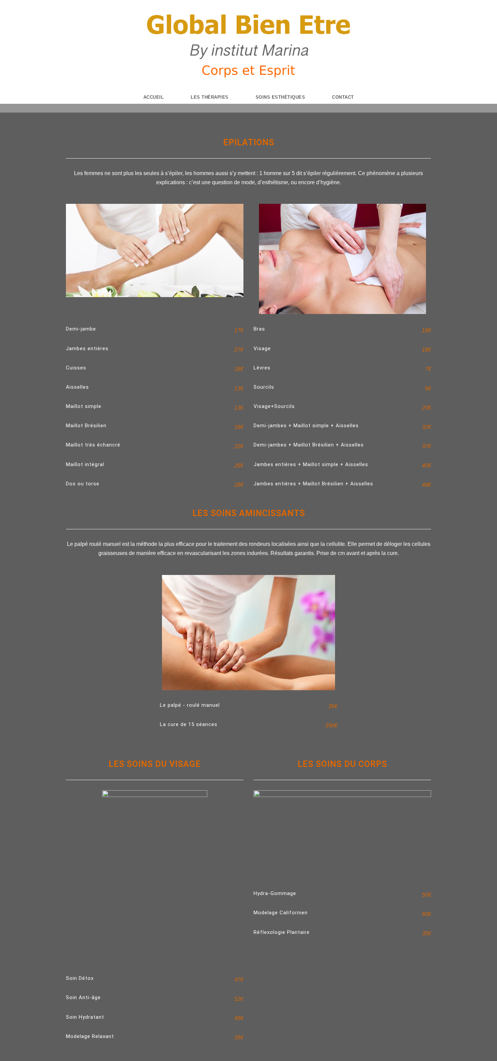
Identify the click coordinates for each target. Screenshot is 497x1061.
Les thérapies (210, 97)
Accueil (153, 97)
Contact (343, 97)
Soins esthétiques (280, 97)
